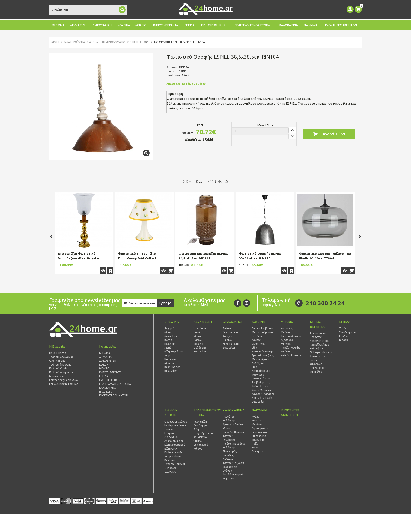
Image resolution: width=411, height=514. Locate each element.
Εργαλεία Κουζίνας (263, 355)
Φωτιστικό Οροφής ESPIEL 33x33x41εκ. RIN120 (260, 256)
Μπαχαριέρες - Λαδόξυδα (260, 361)
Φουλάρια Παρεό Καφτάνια (233, 476)
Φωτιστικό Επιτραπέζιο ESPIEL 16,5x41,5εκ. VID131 (203, 256)
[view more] (103, 270)
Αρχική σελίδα (60, 42)
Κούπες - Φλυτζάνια (258, 342)
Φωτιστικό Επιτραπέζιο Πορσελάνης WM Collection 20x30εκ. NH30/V (139, 258)
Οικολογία (316, 364)
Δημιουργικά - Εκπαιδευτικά (260, 430)
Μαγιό (226, 428)
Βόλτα (168, 340)
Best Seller (170, 370)
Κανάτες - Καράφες (263, 394)
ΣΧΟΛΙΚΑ (170, 471)
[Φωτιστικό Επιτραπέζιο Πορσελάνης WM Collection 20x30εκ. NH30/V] (144, 220)
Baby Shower (172, 367)
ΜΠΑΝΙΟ (141, 25)
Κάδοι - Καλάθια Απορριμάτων (173, 454)
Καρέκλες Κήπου (319, 340)
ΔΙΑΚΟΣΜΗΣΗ (102, 25)
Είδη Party (170, 448)
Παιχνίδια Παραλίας (234, 432)
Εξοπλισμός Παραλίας (230, 453)
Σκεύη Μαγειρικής (262, 390)
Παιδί (197, 332)
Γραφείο (344, 340)
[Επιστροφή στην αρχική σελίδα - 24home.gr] (206, 9)
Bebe (255, 447)
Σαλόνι (198, 340)
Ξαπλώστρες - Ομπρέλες (318, 369)
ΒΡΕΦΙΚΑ (58, 25)
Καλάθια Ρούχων (291, 355)
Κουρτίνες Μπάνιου (287, 330)
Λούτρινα (257, 451)
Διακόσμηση (201, 425)
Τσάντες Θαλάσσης (229, 438)
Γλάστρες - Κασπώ (321, 352)
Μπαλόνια (258, 424)
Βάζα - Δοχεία (260, 386)
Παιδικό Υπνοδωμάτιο (231, 342)
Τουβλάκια (258, 439)
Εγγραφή (165, 303)
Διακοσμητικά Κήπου (318, 358)
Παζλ (255, 443)
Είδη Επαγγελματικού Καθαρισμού (203, 433)
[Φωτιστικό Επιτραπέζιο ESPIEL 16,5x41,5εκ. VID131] (204, 220)
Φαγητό (169, 328)
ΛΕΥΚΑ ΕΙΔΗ (78, 25)
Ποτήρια (257, 336)
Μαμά (167, 347)
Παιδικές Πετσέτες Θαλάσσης (234, 445)
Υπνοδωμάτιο (115, 42)
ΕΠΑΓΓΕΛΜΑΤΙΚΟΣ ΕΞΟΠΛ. (253, 25)
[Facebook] (237, 303)
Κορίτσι (256, 420)
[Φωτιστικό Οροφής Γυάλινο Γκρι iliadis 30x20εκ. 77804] (325, 220)
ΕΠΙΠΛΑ (190, 25)
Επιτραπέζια (259, 436)
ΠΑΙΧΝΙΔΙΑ (310, 25)
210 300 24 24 (325, 303)
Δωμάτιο (169, 355)
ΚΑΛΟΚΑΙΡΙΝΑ (288, 25)
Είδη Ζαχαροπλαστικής (262, 349)
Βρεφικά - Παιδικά (233, 424)
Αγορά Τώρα (334, 134)
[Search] (122, 9)
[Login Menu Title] (350, 9)
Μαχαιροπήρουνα (262, 332)
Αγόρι (255, 416)
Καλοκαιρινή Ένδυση (230, 468)
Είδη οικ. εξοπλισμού (171, 435)
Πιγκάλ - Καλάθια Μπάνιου (290, 349)
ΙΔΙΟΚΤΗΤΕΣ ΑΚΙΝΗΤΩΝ (341, 25)
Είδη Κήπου (317, 348)
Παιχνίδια (169, 343)
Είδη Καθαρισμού (174, 444)
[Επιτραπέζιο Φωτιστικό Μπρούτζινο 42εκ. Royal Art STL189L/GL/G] (84, 220)
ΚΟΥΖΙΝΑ (124, 25)
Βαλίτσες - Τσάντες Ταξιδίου (175, 462)
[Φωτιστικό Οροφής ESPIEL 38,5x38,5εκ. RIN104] (101, 106)
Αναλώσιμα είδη (174, 440)
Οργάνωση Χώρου (175, 421)
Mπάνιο (198, 336)
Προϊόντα (78, 42)
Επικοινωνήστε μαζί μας (63, 383)
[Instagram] (246, 303)
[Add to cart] (110, 270)
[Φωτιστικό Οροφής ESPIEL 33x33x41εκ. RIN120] (265, 220)
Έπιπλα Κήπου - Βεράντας (319, 335)
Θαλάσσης (200, 347)
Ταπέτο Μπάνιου (291, 336)
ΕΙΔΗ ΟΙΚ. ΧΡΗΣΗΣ (213, 25)
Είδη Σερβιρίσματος (261, 369)
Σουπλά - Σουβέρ (262, 397)
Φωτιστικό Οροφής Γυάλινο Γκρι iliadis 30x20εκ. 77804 (325, 256)
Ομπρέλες (170, 467)
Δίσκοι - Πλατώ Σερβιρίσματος (261, 380)
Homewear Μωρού (171, 361)
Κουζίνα (198, 343)
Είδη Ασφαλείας (173, 351)
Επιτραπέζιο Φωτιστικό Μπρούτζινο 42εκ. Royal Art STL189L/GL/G (80, 258)
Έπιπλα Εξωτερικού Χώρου (201, 444)
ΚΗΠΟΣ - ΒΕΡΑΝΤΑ (165, 25)
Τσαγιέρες (258, 374)
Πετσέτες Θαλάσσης (229, 418)
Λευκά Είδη (171, 336)
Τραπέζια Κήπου (319, 344)
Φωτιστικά (134, 42)
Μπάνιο (168, 332)
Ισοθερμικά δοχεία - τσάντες (175, 427)
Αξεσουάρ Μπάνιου (287, 342)
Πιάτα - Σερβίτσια (262, 328)
